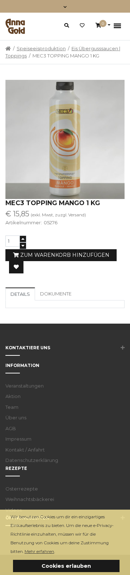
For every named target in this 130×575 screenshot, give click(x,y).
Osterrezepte (21, 489)
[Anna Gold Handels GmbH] (15, 26)
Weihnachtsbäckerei (29, 499)
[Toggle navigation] (65, 6)
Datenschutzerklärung (31, 460)
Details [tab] (20, 294)
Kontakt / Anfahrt (25, 450)
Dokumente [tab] (56, 294)
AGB (10, 428)
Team (11, 407)
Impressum (18, 439)
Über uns (15, 417)
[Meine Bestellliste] (82, 25)
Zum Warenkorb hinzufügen (64, 255)
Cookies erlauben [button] (66, 566)
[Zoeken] (66, 25)
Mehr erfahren (39, 551)
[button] (57, 552)
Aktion (13, 396)
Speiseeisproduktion (41, 48)
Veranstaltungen (24, 386)
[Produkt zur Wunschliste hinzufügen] (16, 267)
